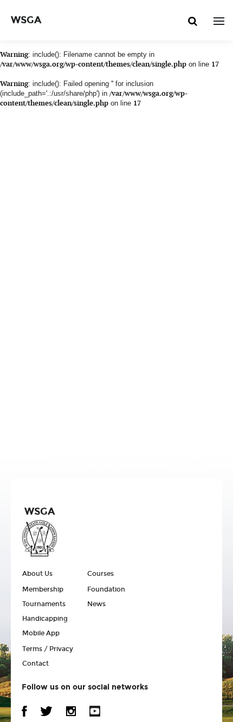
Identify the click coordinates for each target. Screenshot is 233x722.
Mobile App (41, 633)
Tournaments (44, 604)
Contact (35, 663)
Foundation (106, 589)
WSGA (26, 20)
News (96, 604)
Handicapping (45, 618)
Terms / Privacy (47, 649)
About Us (37, 573)
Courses (100, 573)
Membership (42, 589)
